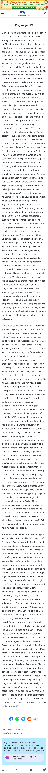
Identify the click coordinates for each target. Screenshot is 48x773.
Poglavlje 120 (16, 733)
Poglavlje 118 (18, 729)
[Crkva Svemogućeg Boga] (24, 13)
